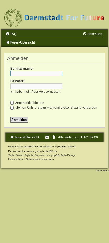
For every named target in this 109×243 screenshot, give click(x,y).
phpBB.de (51, 151)
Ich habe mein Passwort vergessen (35, 91)
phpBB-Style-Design (63, 155)
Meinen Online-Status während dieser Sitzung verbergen (56, 107)
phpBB (28, 146)
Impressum (102, 170)
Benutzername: (22, 68)
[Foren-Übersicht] (54, 18)
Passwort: (18, 81)
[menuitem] (11, 34)
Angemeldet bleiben (29, 103)
